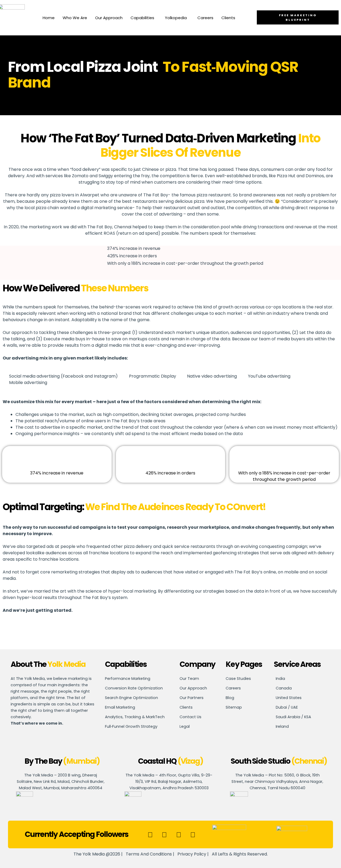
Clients (228, 17)
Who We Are (75, 17)
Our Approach (109, 17)
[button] (144, 18)
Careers (205, 17)
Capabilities (142, 17)
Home (49, 17)
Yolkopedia (176, 17)
